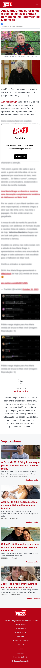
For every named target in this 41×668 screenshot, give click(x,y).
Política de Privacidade (20, 661)
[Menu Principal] (37, 4)
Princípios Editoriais (20, 657)
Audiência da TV (20, 629)
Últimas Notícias (20, 625)
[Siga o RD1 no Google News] (2, 23)
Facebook (20, 645)
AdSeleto (34, 621)
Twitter (20, 649)
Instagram (20, 653)
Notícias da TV (20, 633)
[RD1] (7, 4)
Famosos (20, 637)
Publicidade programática (12, 621)
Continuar (20, 157)
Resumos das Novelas (21, 641)
